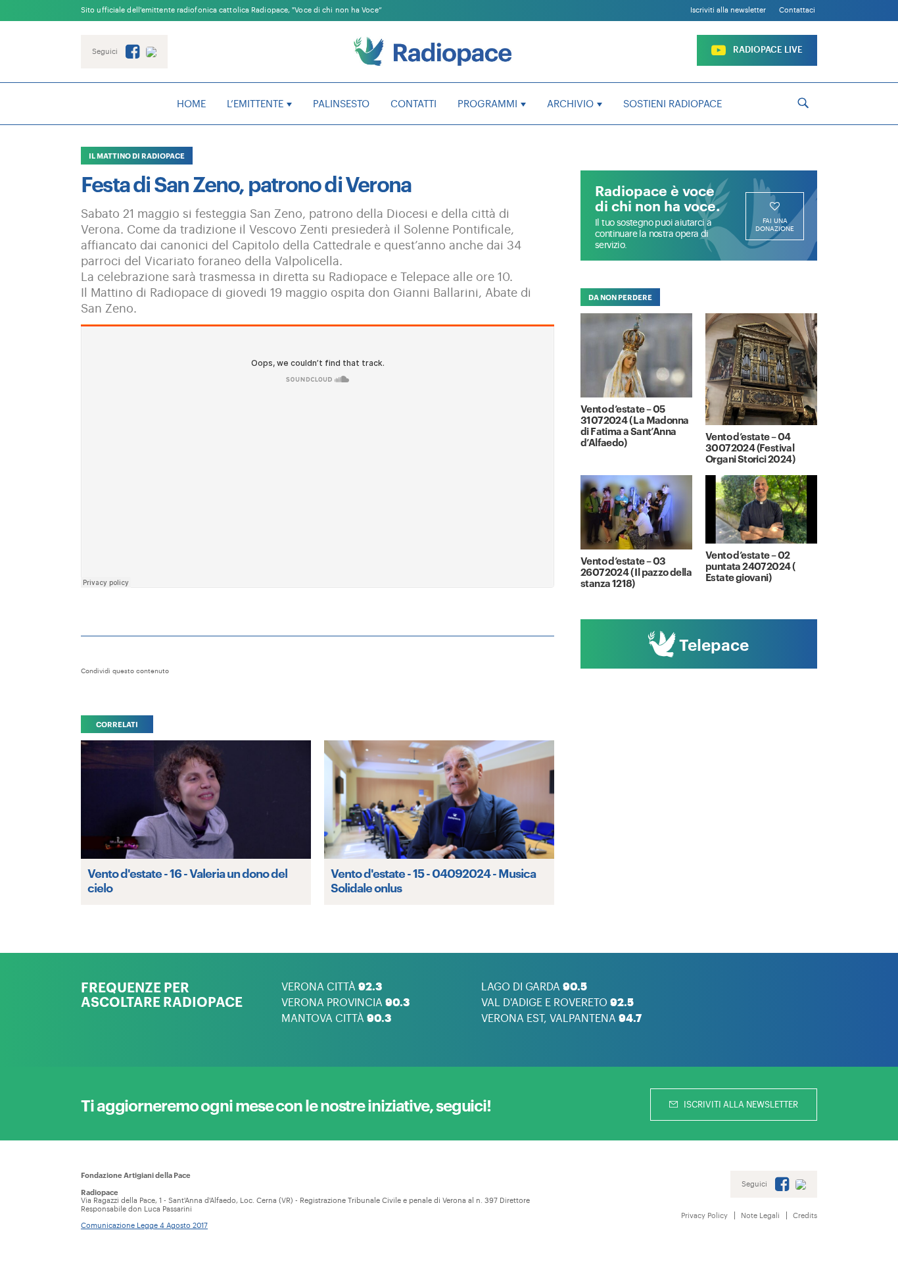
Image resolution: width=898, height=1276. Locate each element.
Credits (805, 1215)
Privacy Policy (704, 1215)
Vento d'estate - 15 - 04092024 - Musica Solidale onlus (433, 880)
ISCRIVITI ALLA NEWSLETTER (740, 1104)
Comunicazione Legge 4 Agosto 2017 (144, 1225)
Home (191, 104)
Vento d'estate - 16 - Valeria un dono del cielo (187, 880)
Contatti (413, 104)
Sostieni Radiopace (672, 104)
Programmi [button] (487, 104)
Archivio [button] (570, 104)
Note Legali (760, 1215)
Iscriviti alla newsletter (728, 10)
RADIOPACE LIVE (767, 49)
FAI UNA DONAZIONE (774, 225)
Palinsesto (341, 104)
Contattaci (797, 10)
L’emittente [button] (255, 104)
